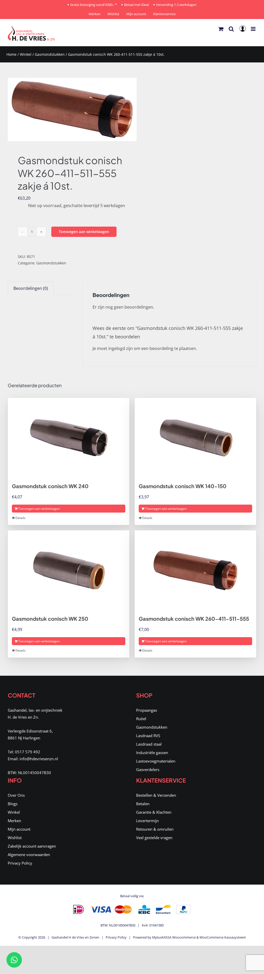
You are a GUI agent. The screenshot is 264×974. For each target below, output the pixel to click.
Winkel (25, 54)
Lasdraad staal (149, 744)
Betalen (143, 803)
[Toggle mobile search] (231, 29)
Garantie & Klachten (153, 812)
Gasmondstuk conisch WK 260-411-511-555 (194, 618)
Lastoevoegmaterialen (155, 761)
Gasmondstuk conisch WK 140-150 (182, 486)
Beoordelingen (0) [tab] (30, 288)
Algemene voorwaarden (29, 854)
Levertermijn (147, 820)
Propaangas (146, 710)
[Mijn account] (243, 30)
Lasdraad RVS (148, 735)
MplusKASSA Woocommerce (174, 937)
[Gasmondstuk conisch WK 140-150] (195, 438)
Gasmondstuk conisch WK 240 (50, 486)
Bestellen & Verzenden (156, 795)
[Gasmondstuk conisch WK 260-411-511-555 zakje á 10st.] (67, 109)
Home (11, 54)
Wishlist (15, 837)
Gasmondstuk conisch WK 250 (50, 618)
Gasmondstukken (50, 54)
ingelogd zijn (120, 348)
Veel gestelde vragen (154, 837)
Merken (14, 820)
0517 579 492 (27, 751)
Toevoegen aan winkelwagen (84, 231)
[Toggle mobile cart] (221, 29)
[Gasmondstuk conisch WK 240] (68, 438)
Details (20, 518)
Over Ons (16, 795)
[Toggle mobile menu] (253, 29)
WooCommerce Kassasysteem (223, 937)
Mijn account (19, 829)
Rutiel (141, 718)
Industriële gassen (152, 752)
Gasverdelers (147, 769)
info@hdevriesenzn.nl (39, 758)
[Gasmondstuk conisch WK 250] (68, 570)
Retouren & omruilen (155, 829)
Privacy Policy (20, 863)
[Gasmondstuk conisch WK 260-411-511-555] (195, 570)
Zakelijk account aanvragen (32, 846)
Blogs (13, 803)
